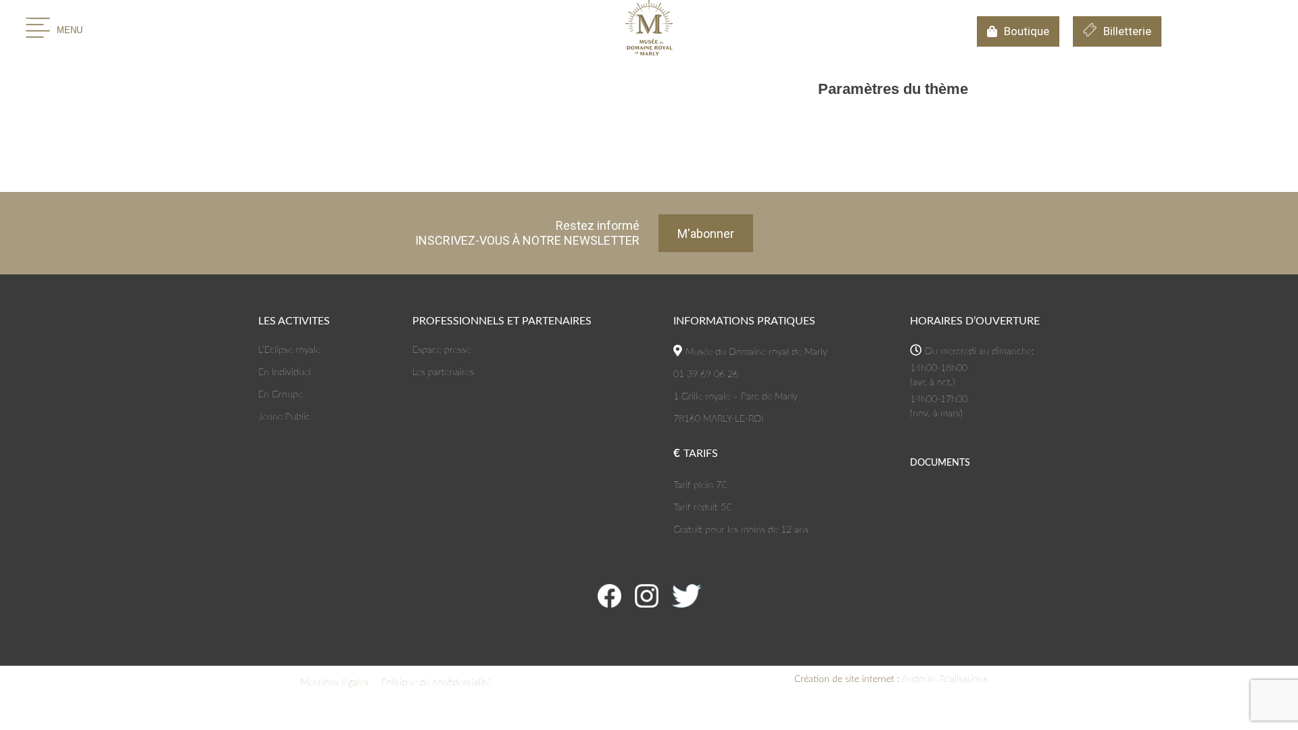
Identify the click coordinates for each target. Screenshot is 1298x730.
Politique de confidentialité (436, 682)
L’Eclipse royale (289, 350)
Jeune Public (284, 417)
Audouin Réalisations (891, 679)
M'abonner (705, 233)
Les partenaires (443, 372)
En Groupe (280, 394)
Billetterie (1127, 31)
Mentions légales (334, 682)
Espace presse (441, 350)
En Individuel (284, 372)
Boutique (1026, 31)
